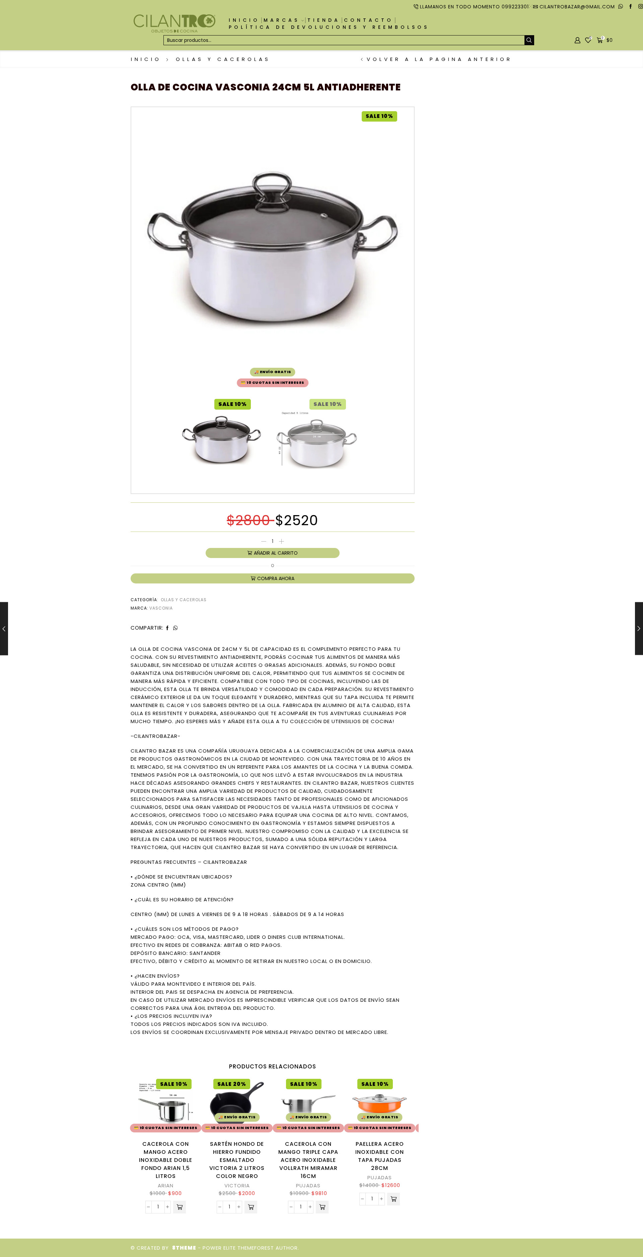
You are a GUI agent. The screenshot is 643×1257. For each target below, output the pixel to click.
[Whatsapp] (620, 6)
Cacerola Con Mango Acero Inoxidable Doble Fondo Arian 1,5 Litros (165, 1160)
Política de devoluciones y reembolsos (329, 27)
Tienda (323, 20)
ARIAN (165, 1185)
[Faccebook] (630, 6)
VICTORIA (237, 1185)
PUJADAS (308, 1185)
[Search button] (529, 40)
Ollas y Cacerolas (223, 59)
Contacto (369, 20)
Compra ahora (275, 578)
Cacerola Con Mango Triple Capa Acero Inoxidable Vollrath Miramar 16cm (308, 1160)
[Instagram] (640, 6)
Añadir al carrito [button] (183, 1105)
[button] (179, 1207)
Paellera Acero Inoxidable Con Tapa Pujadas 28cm (379, 1156)
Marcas (282, 20)
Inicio (244, 20)
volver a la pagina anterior (439, 59)
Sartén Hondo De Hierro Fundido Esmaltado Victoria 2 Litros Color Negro (237, 1160)
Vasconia (161, 608)
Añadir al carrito (276, 553)
